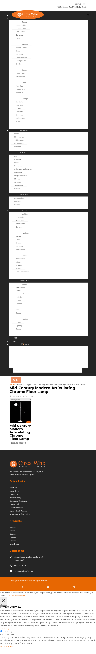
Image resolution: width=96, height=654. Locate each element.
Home (12, 384)
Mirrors (13, 541)
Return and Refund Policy (20, 514)
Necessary (7, 631)
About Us (13, 488)
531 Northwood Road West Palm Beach (71, 7)
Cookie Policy (15, 504)
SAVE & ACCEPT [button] (8, 646)
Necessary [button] (5, 628)
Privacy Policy (15, 498)
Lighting (13, 537)
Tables (12, 531)
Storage (13, 534)
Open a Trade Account (18, 511)
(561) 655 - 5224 (80, 4)
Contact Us (14, 494)
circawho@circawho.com (23, 571)
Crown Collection (16, 508)
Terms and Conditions (18, 501)
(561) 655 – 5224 (20, 566)
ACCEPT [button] (10, 596)
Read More (20, 596)
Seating (13, 528)
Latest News (14, 491)
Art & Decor (14, 544)
